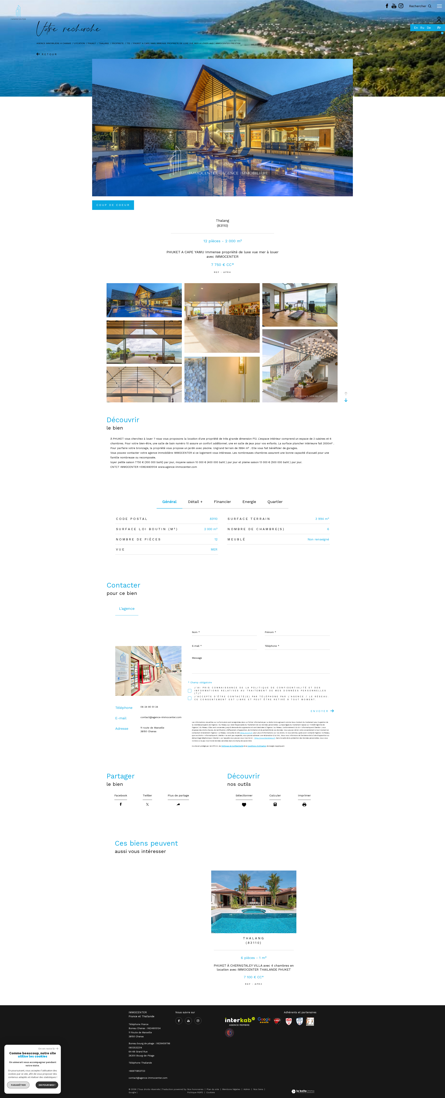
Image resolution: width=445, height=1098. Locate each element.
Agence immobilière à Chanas (54, 43)
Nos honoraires (195, 1089)
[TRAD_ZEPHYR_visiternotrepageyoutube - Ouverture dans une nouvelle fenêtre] (394, 7)
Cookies (210, 1092)
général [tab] (169, 501)
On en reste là (46, 1048)
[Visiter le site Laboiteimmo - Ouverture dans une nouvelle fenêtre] (302, 1092)
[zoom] (144, 316)
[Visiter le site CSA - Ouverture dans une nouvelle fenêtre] (277, 1021)
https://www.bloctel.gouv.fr (264, 738)
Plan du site (213, 1089)
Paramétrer (18, 1085)
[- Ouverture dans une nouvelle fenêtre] (264, 1020)
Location (79, 43)
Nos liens (258, 1089)
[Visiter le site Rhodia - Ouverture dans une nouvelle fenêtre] (299, 1021)
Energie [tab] (249, 501)
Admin (247, 1089)
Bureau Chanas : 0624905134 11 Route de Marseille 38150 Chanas (145, 1032)
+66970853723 (137, 1071)
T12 (128, 43)
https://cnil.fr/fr (246, 733)
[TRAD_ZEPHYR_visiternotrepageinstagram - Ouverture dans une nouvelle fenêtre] (401, 7)
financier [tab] (222, 501)
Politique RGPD (195, 1092)
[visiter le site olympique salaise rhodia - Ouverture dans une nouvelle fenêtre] (229, 1032)
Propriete (118, 43)
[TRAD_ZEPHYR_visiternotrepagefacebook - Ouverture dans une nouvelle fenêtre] (387, 7)
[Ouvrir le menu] (439, 6)
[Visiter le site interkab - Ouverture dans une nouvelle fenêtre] (240, 1021)
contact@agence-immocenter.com (160, 717)
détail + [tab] (195, 501)
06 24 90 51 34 (149, 706)
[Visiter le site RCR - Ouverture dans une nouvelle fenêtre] (288, 1021)
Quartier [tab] (275, 501)
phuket (92, 43)
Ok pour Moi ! (47, 1085)
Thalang (104, 43)
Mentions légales (231, 1089)
